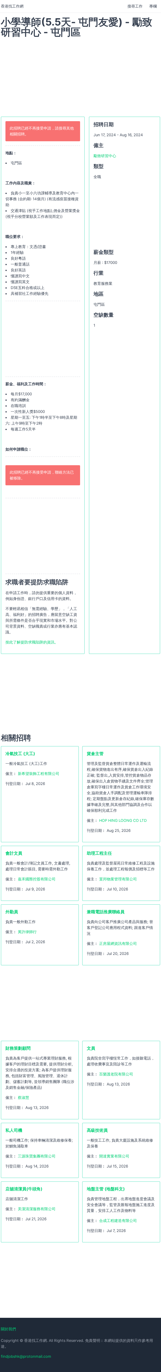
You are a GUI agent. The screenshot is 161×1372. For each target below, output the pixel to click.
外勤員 (11, 911)
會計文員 (13, 853)
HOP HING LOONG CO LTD (123, 820)
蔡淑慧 (23, 1097)
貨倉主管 (95, 753)
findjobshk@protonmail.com (26, 1356)
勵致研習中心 (104, 156)
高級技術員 (97, 1130)
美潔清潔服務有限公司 (37, 1209)
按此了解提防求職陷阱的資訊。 (31, 642)
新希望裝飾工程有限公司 (38, 773)
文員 (91, 1048)
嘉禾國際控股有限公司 (37, 879)
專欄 (153, 6)
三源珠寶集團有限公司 (37, 1156)
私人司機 (13, 1130)
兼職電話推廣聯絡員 (106, 911)
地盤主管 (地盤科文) (106, 1188)
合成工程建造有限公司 (118, 1220)
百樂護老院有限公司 (116, 1074)
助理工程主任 (99, 853)
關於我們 (8, 1329)
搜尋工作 (135, 6)
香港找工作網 (12, 6)
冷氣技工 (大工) (20, 753)
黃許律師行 (27, 932)
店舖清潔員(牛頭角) (23, 1188)
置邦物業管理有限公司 (118, 879)
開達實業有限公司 (114, 1156)
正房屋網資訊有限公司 (118, 943)
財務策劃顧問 (18, 1048)
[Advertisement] (80, 74)
